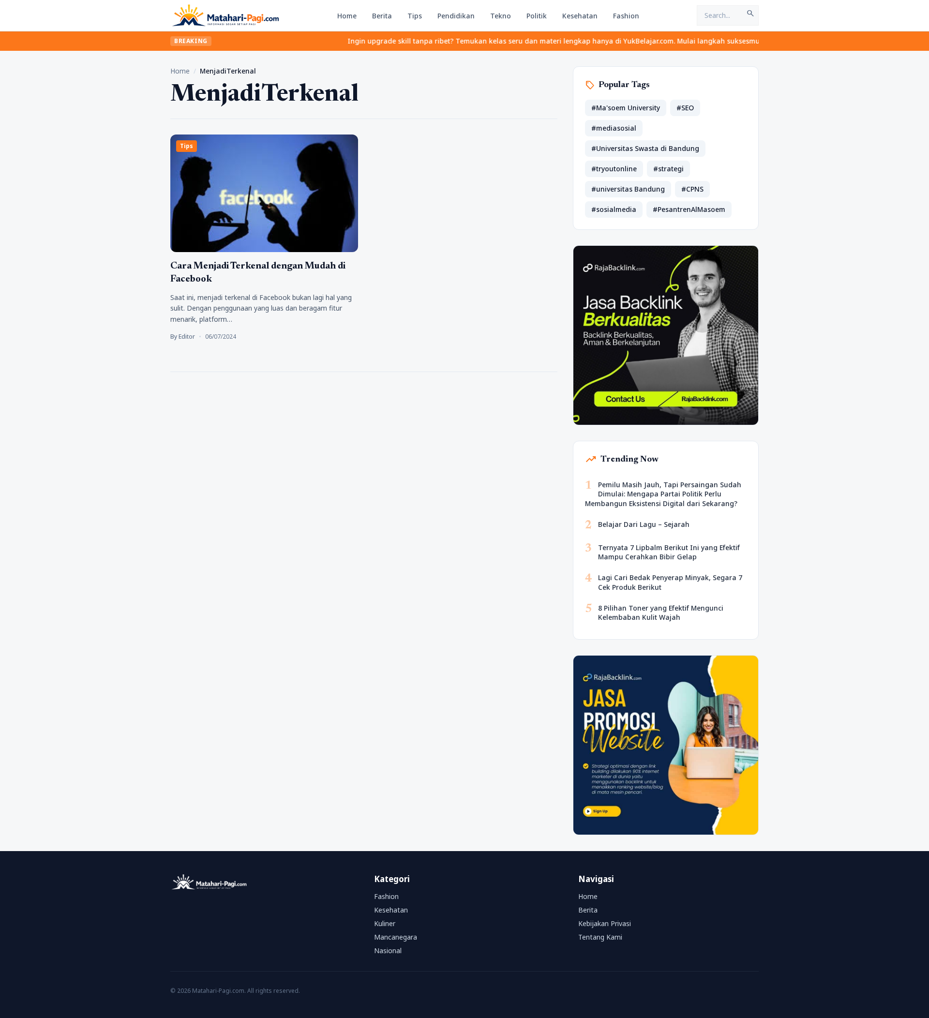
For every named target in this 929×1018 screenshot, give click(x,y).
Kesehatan (580, 15)
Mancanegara (395, 937)
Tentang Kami (600, 937)
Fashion (626, 15)
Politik (536, 15)
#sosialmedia (613, 209)
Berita (382, 15)
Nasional (388, 950)
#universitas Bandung (628, 189)
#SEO (685, 107)
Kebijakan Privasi (604, 923)
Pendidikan (456, 15)
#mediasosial (613, 128)
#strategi (668, 168)
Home (347, 15)
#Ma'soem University (625, 107)
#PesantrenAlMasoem (689, 209)
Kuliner (384, 923)
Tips (414, 15)
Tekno (500, 15)
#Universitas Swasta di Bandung (645, 148)
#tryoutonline (614, 168)
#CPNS (692, 189)
